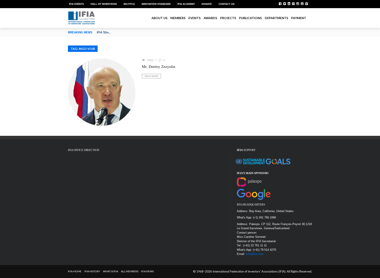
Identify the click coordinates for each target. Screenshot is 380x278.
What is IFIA (110, 271)
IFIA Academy (186, 4)
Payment (298, 18)
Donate (207, 4)
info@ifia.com (254, 254)
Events (194, 18)
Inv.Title (129, 4)
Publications (250, 18)
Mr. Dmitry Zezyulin (158, 66)
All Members (129, 271)
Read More (151, 76)
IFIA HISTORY (92, 271)
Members (177, 18)
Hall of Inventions (104, 4)
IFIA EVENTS (76, 4)
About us (159, 18)
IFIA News (147, 271)
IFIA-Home (75, 271)
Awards (210, 18)
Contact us (226, 4)
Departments (276, 18)
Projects (228, 18)
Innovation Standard (156, 4)
